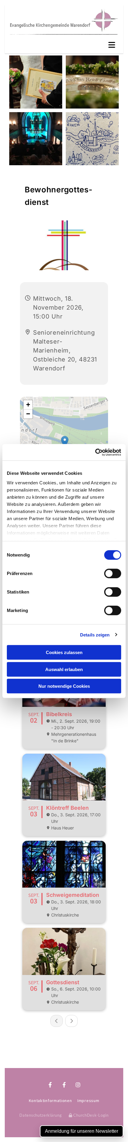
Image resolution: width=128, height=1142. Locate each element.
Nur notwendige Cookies (64, 686)
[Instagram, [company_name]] (64, 1062)
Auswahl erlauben (64, 669)
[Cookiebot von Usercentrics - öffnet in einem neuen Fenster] (95, 452)
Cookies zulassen (64, 652)
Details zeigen (95, 634)
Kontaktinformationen (50, 1100)
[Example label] (64, 1085)
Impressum (88, 1100)
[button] (64, 45)
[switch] (112, 573)
